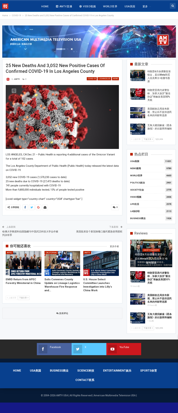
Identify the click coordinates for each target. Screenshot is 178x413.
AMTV (87, 253)
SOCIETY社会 (137, 189)
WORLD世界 (110, 6)
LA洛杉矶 (135, 211)
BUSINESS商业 (138, 218)
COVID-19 (92, 79)
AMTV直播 (65, 6)
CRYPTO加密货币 (151, 250)
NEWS (115, 79)
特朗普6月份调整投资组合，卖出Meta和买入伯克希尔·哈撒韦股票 (151, 258)
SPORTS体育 (148, 370)
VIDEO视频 (89, 6)
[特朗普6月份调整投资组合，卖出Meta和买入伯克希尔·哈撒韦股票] (137, 75)
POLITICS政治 (137, 182)
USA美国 (130, 6)
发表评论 (63, 313)
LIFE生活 (134, 204)
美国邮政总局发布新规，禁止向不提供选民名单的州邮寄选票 (159, 112)
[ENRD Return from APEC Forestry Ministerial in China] (23, 263)
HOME (45, 6)
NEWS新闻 (135, 168)
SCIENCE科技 (85, 370)
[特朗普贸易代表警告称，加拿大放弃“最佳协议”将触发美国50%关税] (137, 94)
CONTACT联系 (84, 380)
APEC (9, 253)
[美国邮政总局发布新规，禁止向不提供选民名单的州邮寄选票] (137, 112)
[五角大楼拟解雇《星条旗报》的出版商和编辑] (137, 129)
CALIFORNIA (51, 253)
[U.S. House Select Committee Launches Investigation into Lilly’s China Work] (101, 263)
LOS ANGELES (104, 79)
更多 (145, 6)
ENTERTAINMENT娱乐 (117, 370)
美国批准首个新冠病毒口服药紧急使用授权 (99, 231)
